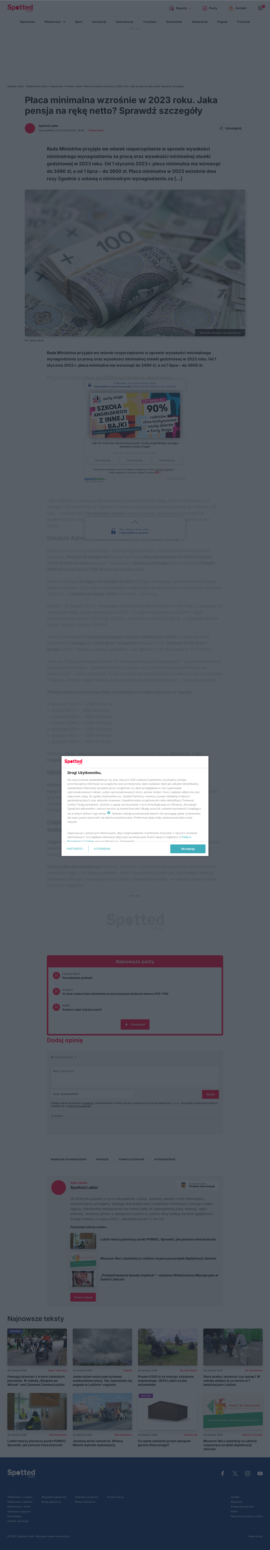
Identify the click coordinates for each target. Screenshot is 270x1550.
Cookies (89, 841)
